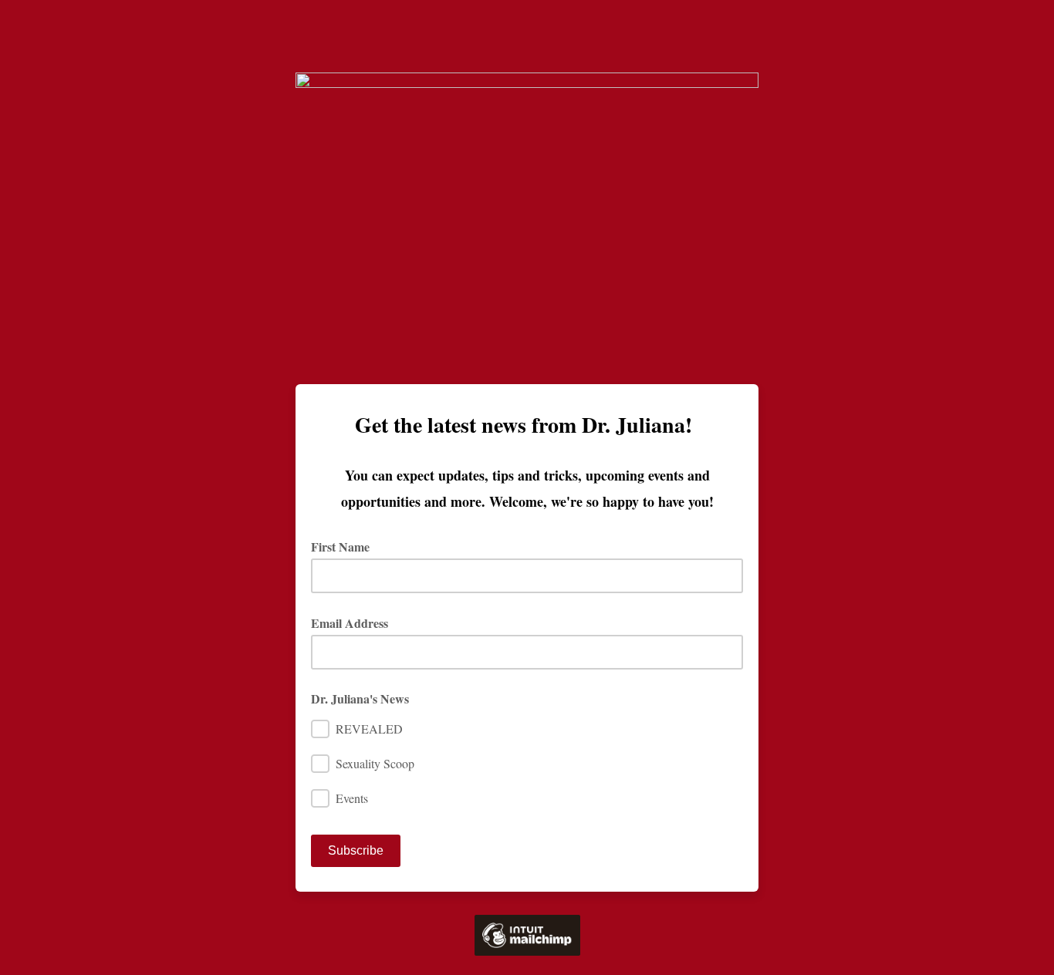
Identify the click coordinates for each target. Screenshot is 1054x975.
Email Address (355, 623)
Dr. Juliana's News (360, 698)
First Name (345, 546)
